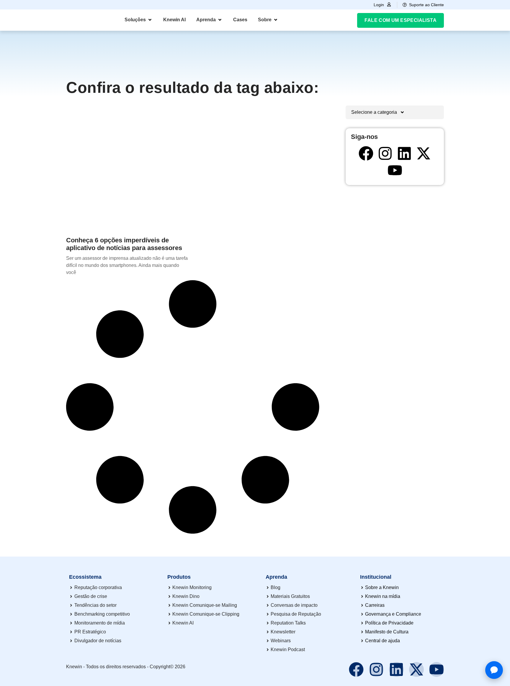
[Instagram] (385, 153)
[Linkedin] (404, 153)
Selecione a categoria (374, 112)
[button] (138, 20)
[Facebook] (366, 153)
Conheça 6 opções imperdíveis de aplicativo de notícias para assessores (124, 244)
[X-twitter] (423, 153)
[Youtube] (395, 170)
